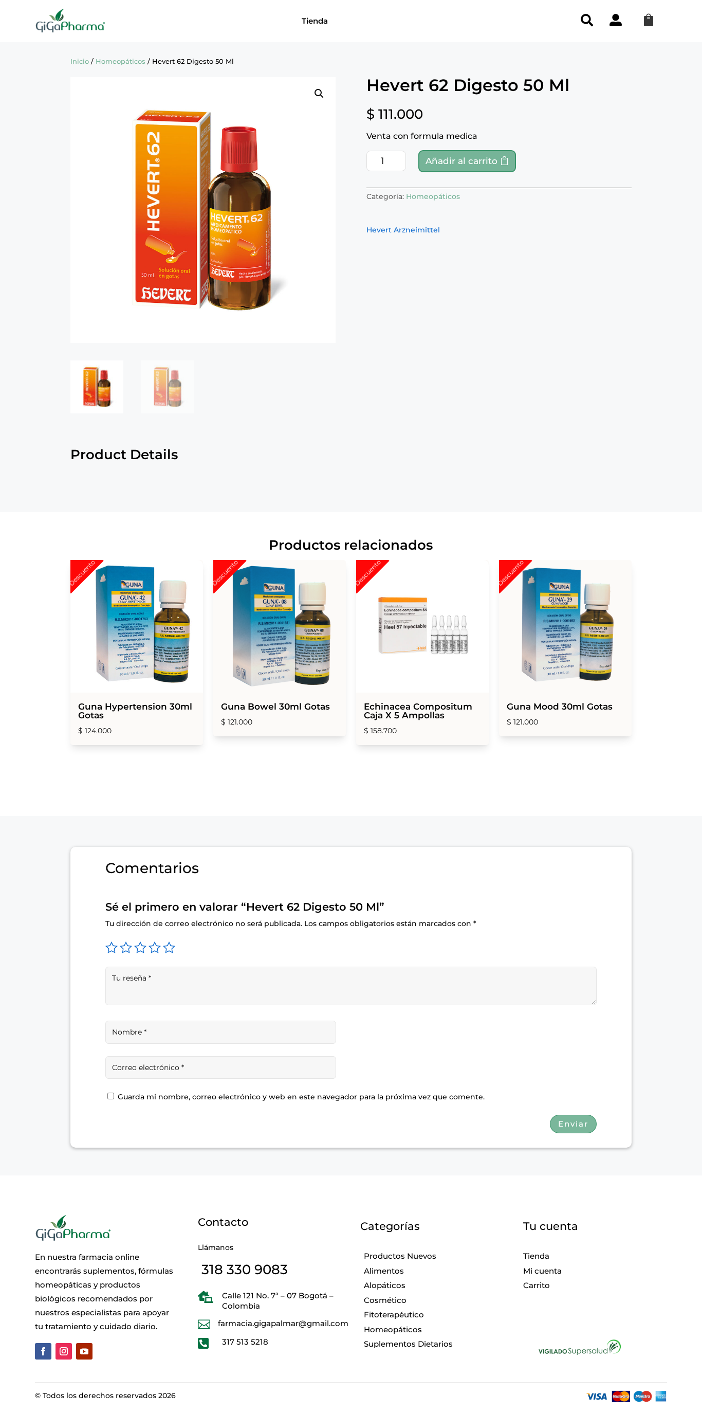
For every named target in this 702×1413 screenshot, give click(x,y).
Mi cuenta (542, 1271)
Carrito (536, 1285)
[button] (319, 93)
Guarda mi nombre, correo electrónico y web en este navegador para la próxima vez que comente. (301, 1096)
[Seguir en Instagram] (64, 1351)
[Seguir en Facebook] (43, 1351)
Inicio (79, 61)
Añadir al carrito (461, 161)
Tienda (315, 21)
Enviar (573, 1124)
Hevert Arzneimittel (403, 229)
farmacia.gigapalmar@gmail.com (283, 1323)
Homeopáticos (120, 61)
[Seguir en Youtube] (84, 1351)
